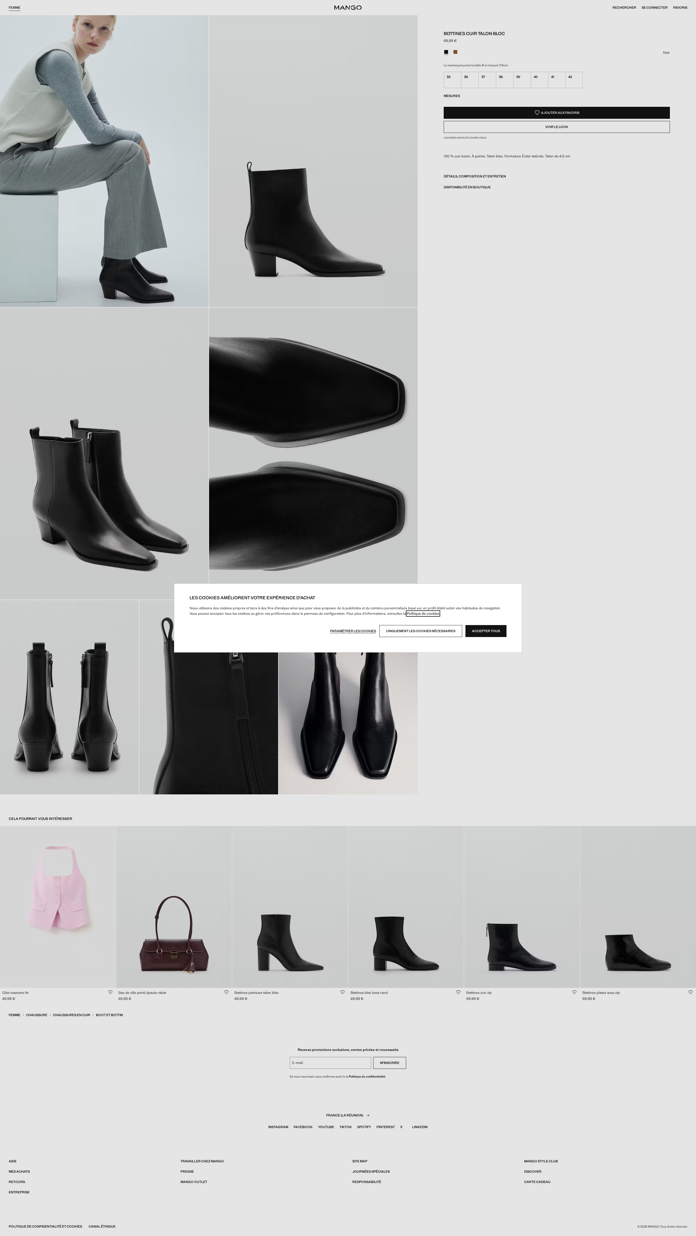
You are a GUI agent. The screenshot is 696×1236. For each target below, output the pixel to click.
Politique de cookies (423, 613)
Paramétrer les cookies (353, 631)
